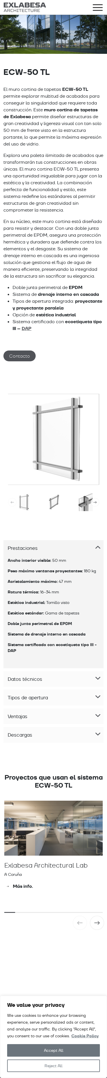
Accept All (53, 1050)
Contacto (19, 356)
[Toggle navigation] (98, 8)
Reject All (53, 1065)
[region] (53, 1037)
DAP (26, 328)
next (95, 502)
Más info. (23, 886)
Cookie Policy (85, 1036)
